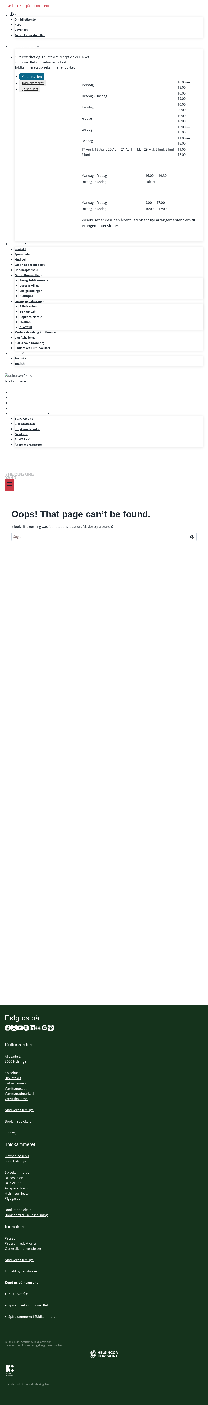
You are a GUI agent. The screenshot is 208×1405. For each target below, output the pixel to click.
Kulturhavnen (15, 1083)
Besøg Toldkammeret (35, 280)
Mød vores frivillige (19, 1110)
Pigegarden (13, 1198)
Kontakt (20, 249)
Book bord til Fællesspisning (26, 1215)
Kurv (18, 25)
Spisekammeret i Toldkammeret (32, 1316)
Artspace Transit (17, 1188)
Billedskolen (28, 306)
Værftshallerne (25, 337)
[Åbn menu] (9, 485)
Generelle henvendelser (23, 1248)
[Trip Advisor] (38, 1028)
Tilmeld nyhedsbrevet (21, 1271)
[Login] (106, 14)
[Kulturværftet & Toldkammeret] (104, 381)
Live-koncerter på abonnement (27, 6)
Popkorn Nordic (31, 317)
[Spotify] (10, 456)
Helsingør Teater (17, 1193)
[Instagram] (14, 1028)
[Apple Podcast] (51, 1028)
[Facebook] (8, 1028)
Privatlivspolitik (15, 1384)
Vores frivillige (29, 285)
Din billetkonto (25, 19)
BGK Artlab (13, 1183)
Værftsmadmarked (19, 1093)
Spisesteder (23, 254)
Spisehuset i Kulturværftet (28, 1305)
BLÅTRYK (26, 327)
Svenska (20, 358)
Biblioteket (13, 1078)
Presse (10, 1238)
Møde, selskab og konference (35, 332)
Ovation (25, 322)
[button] (15, 14)
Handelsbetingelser (38, 1384)
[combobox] (104, 537)
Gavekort (21, 30)
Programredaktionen (21, 1243)
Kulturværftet (18, 1294)
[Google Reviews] (44, 1028)
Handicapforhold (26, 270)
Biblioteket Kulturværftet (32, 348)
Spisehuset (13, 1073)
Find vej (20, 259)
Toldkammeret (20, 1144)
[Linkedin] (32, 1028)
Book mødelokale (18, 1121)
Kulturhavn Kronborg (29, 343)
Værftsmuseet (16, 1088)
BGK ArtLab (28, 311)
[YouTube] (20, 1028)
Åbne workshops (28, 444)
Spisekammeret (17, 1172)
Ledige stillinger (31, 291)
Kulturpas (26, 296)
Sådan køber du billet (30, 35)
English (20, 363)
